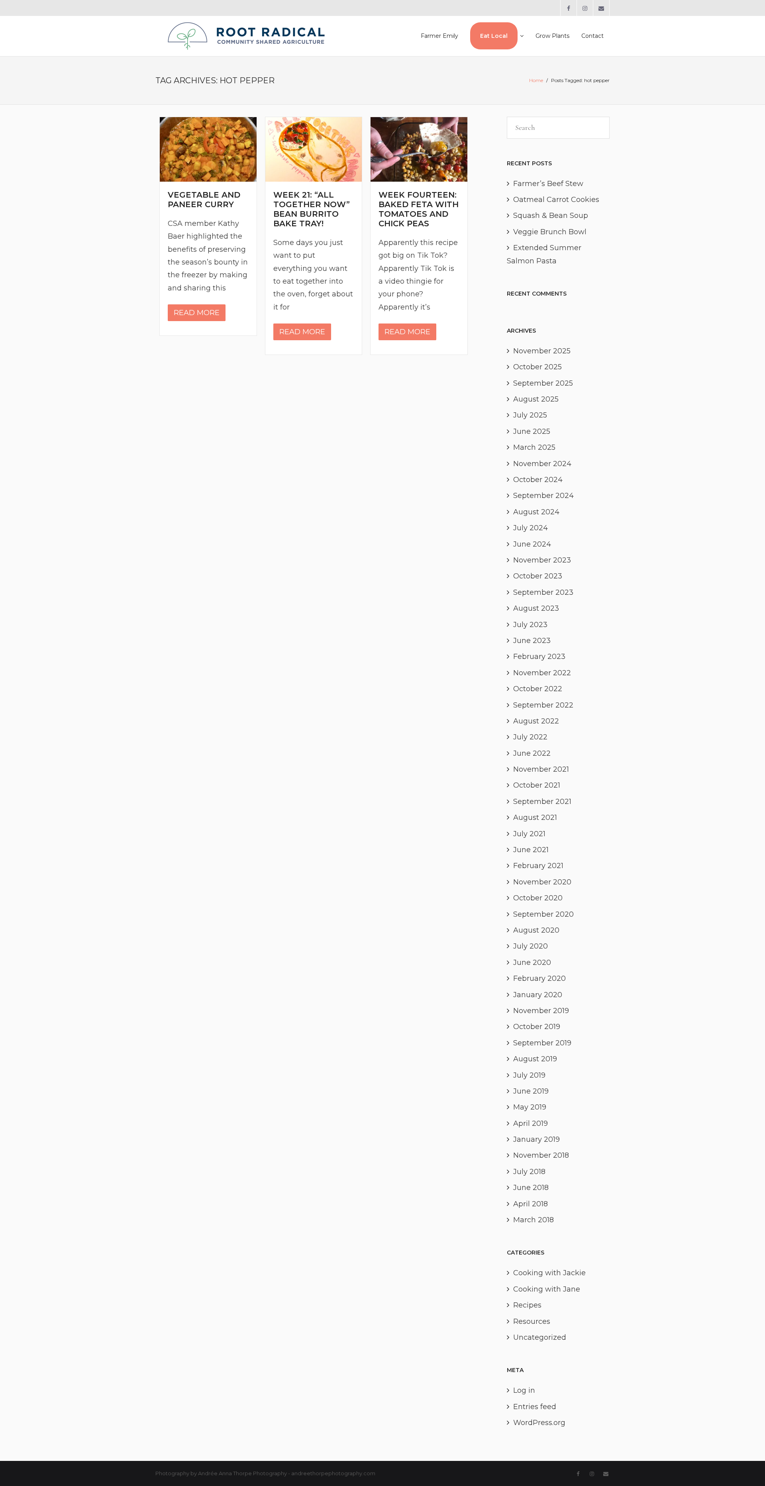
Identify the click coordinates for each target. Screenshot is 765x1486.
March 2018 (533, 1219)
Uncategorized (539, 1337)
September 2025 (543, 383)
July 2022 (530, 737)
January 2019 (536, 1139)
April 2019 (530, 1123)
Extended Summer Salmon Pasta (544, 254)
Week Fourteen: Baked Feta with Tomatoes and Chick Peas (419, 209)
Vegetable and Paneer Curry (204, 199)
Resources (531, 1321)
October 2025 (537, 367)
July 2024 (530, 527)
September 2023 (543, 592)
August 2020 (536, 930)
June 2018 (531, 1187)
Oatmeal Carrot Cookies (556, 199)
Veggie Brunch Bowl (549, 231)
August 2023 (536, 608)
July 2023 (530, 624)
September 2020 (543, 914)
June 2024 (532, 544)
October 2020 (538, 898)
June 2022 (532, 753)
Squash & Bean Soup (550, 215)
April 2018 (530, 1204)
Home (536, 80)
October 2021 (536, 785)
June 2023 (532, 640)
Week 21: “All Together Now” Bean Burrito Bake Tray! (311, 209)
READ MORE (197, 312)
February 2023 (539, 656)
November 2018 (541, 1155)
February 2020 (539, 978)
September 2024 (543, 495)
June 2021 (531, 849)
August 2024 (536, 512)
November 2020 (542, 882)
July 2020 (530, 946)
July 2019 (529, 1075)
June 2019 (531, 1091)
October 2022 (537, 688)
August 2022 (536, 721)
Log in (524, 1390)
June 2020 (532, 962)
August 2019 (535, 1059)
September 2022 (543, 705)
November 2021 (541, 769)
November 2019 (541, 1010)
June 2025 (531, 431)
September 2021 (542, 801)
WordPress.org (539, 1422)
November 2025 (542, 351)
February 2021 (538, 865)
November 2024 (542, 463)
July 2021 (529, 833)
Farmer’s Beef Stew (548, 183)
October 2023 (537, 576)
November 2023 (542, 560)
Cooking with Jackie (549, 1272)
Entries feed (534, 1406)
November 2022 (542, 673)
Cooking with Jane (546, 1289)
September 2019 (542, 1043)
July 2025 (530, 415)
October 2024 (538, 479)
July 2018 (529, 1171)
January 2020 (537, 994)
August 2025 (536, 399)
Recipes (527, 1305)
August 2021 (535, 817)
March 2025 (534, 447)
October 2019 (536, 1026)
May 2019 (529, 1107)
